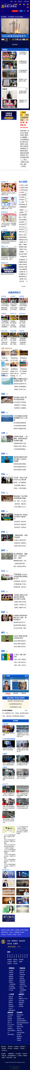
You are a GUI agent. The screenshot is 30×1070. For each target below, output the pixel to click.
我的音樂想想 (11, 1034)
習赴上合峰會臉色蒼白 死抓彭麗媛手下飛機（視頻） (24, 185)
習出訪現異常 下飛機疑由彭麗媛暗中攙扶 (14, 305)
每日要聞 (23, 182)
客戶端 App (4, 1050)
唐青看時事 (22, 984)
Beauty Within (11, 1024)
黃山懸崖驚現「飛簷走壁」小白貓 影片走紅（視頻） (8, 258)
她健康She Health (23, 998)
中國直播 (23, 693)
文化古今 (11, 1008)
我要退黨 (23, 114)
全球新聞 (12, 296)
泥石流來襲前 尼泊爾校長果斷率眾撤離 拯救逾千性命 (23, 220)
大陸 (3, 375)
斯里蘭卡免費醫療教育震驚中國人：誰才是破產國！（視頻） (23, 247)
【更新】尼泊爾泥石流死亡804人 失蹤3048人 (23, 249)
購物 (19, 946)
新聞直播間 (15, 11)
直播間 (15, 943)
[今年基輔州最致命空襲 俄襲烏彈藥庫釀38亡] (9, 77)
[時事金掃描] (8, 886)
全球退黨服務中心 (12, 1055)
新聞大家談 (22, 313)
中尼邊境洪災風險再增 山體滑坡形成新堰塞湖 (21, 197)
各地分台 (20, 1)
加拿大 (13, 930)
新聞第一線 (13, 313)
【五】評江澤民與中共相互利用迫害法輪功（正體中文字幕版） (9, 846)
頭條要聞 (9, 959)
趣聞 (3, 550)
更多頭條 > (15, 44)
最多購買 (15, 350)
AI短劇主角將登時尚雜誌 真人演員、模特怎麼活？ (20, 617)
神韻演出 (9, 963)
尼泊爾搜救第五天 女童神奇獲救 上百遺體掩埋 (23, 62)
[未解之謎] (22, 903)
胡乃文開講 (21, 1000)
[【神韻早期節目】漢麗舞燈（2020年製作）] (23, 366)
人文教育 (4, 230)
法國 (2, 932)
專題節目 (4, 263)
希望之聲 (4, 1055)
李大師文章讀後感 (7, 710)
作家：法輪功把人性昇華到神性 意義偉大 (13, 716)
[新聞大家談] (22, 877)
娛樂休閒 (4, 212)
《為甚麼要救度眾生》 (15, 704)
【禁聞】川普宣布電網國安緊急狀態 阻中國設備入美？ (23, 749)
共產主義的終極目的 (21, 1020)
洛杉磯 (17, 930)
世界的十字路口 (23, 986)
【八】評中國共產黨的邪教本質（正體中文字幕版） (9, 861)
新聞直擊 (21, 331)
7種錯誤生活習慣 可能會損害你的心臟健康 (23, 240)
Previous (3, 28)
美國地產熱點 (12, 1010)
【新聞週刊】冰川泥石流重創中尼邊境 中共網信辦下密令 (23, 734)
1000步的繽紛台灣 (11, 1031)
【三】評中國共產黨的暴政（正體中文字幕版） (9, 836)
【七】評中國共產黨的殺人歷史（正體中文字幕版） (9, 856)
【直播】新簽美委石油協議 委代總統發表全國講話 (22, 272)
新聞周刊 (11, 980)
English (22, 932)
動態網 (25, 1055)
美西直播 (15, 693)
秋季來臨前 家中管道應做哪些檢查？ (23, 204)
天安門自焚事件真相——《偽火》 (24, 157)
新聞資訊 (15, 941)
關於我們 (10, 1046)
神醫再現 (21, 1004)
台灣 (3, 433)
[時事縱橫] (8, 877)
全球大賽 (15, 963)
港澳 (3, 453)
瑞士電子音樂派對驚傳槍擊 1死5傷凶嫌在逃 (23, 254)
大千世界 (10, 1026)
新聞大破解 (4, 331)
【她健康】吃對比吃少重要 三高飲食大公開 (8, 193)
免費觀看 (21, 352)
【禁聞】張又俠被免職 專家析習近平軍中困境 (15, 36)
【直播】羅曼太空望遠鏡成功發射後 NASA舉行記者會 (20, 597)
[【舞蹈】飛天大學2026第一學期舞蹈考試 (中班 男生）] (5, 366)
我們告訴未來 (20, 1015)
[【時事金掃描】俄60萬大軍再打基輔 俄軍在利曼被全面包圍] (9, 98)
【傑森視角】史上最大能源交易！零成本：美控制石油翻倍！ (22, 252)
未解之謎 (11, 996)
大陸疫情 (4, 767)
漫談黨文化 (19, 1036)
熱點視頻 (4, 49)
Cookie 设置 (15, 1067)
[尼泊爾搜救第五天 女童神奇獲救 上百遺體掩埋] (9, 68)
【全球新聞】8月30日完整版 (15, 16)
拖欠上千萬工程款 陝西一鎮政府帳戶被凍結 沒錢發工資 (23, 217)
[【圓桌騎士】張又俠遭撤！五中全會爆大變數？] (9, 107)
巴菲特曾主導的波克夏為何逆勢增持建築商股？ (8, 242)
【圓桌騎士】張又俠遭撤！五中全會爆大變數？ (23, 101)
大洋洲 (21, 930)
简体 (28, 1)
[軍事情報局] (22, 895)
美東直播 (7, 693)
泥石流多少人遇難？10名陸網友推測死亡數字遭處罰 (23, 224)
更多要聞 (23, 286)
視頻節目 (22, 941)
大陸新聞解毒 (23, 990)
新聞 (8, 952)
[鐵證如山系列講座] (8, 921)
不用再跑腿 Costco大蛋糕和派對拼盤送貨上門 (20, 576)
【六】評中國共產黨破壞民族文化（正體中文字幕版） (9, 851)
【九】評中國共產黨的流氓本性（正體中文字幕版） (9, 866)
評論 (3, 474)
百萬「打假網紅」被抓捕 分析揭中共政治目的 (22, 192)
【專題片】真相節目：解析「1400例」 (24, 164)
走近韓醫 (21, 1006)
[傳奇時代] (22, 912)
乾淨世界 (25, 1053)
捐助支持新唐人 (12, 946)
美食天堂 (10, 1020)
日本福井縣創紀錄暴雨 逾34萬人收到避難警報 (21, 200)
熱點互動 (22, 972)
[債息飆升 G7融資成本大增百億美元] (9, 86)
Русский (9, 934)
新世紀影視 (9, 1057)
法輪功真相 (23, 130)
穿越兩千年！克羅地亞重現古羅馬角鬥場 (23, 309)
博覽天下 (4, 246)
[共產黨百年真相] (8, 903)
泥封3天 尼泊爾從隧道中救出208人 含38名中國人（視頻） (23, 235)
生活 (3, 571)
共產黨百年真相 (20, 1018)
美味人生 (10, 1022)
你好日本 (10, 1016)
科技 (3, 591)
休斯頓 (26, 930)
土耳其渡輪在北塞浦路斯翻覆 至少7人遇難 (20, 418)
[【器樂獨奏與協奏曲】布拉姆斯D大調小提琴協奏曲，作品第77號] (14, 366)
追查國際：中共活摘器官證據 (24, 139)
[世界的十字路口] (22, 886)
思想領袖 (22, 978)
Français (3, 934)
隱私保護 (22, 1046)
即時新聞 (21, 959)
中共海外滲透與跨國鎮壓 (8, 739)
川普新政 (4, 754)
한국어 (19, 934)
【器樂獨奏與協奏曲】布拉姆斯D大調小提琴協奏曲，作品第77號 (14, 373)
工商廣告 (19, 1040)
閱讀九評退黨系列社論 (24, 117)
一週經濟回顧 (12, 984)
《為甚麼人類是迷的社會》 (15, 701)
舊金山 (6, 932)
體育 (3, 632)
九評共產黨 (19, 1024)
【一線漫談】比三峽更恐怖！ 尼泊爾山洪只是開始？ (22, 202)
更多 (27, 49)
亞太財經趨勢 (12, 988)
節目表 (26, 676)
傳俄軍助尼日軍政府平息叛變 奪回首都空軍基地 (23, 277)
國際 (3, 412)
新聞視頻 (11, 968)
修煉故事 (19, 1038)
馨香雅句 (11, 1002)
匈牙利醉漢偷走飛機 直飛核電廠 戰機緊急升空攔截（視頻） (23, 215)
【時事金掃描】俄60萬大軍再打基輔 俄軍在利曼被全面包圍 (23, 92)
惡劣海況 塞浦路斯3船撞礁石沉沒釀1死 (23, 267)
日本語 (14, 934)
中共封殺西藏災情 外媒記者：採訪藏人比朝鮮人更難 (23, 269)
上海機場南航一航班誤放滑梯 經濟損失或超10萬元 (23, 207)
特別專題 (19, 1012)
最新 (20, 350)
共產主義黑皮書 (20, 1032)
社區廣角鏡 (11, 986)
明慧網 (19, 1055)
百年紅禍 (19, 1028)
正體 (25, 1)
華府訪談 (11, 982)
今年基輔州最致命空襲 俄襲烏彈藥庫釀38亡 (23, 71)
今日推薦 (9, 961)
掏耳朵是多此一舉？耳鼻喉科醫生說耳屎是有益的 (24, 190)
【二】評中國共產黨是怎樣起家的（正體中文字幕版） (22, 831)
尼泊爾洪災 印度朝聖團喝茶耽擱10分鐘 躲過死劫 (23, 260)
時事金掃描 (13, 331)
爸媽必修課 (11, 1006)
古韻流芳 (11, 1000)
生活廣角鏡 (10, 1015)
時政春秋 (22, 976)
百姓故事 (19, 1034)
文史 (3, 493)
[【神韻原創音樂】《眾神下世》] (23, 355)
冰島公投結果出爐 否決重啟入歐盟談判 (21, 232)
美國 (3, 394)
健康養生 (4, 182)
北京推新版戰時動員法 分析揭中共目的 (21, 222)
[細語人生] (8, 895)
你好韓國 (10, 1018)
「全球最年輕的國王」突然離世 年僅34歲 (23, 257)
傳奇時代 (19, 1016)
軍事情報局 (22, 982)
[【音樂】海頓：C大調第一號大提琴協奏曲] (5, 355)
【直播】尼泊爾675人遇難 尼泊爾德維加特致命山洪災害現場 (23, 279)
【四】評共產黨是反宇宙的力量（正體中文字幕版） (9, 841)
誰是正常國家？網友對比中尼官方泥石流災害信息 (24, 188)
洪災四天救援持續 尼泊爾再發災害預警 (21, 229)
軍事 (3, 511)
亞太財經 (11, 990)
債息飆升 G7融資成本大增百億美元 (23, 80)
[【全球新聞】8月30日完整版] (9, 59)
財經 (3, 532)
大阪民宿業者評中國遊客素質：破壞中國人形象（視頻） (23, 237)
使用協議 (4, 1048)
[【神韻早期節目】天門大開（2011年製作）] (14, 355)
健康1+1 (21, 996)
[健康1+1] (8, 912)
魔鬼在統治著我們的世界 (23, 1022)
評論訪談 (4, 89)
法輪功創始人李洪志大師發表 (16, 698)
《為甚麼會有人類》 (16, 707)
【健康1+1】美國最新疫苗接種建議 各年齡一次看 (8, 207)
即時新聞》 (4, 16)
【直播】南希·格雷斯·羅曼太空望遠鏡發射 (22, 242)
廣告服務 (16, 1048)
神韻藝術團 (10, 1053)
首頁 (8, 941)
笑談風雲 (11, 998)
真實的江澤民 (20, 1026)
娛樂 (3, 612)
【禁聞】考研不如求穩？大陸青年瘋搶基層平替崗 (21, 210)
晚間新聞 (21, 296)
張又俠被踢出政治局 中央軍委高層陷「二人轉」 (23, 195)
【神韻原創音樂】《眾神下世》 (23, 360)
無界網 (3, 1057)
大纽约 (8, 930)
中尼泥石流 (5, 724)
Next (27, 28)
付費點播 (15, 352)
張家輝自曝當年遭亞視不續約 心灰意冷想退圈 (20, 459)
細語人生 (22, 992)
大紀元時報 (18, 1053)
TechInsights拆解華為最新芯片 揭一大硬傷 (21, 227)
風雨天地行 (19, 1030)
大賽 (15, 1)
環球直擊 (3, 296)
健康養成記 (21, 1002)
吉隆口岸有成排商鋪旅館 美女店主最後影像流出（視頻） (23, 265)
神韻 (11, 1)
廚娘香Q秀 (10, 1028)
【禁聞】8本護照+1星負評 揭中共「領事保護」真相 (21, 212)
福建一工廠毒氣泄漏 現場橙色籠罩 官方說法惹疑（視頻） (23, 244)
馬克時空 (22, 988)
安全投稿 (10, 1048)
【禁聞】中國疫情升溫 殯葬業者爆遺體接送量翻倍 (8, 778)
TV (21, 11)
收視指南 (16, 1046)
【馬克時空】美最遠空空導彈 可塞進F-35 (20, 517)
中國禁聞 (3, 313)
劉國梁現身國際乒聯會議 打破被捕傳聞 (23, 262)
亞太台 (11, 932)
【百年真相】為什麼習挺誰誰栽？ (22, 281)
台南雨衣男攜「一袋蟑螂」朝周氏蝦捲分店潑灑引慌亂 (20, 438)
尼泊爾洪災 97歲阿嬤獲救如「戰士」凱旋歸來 (23, 274)
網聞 (3, 651)
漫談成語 (11, 1004)
